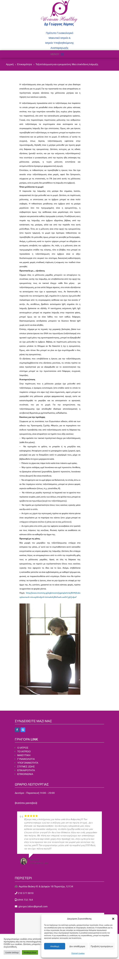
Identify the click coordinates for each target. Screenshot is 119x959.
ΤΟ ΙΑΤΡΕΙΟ (24, 751)
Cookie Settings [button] (12, 952)
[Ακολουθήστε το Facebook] (17, 729)
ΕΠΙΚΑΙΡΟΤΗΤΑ (26, 770)
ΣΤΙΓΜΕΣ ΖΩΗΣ (26, 766)
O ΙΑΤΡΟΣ (22, 747)
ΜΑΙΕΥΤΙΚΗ (23, 755)
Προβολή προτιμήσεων (102, 946)
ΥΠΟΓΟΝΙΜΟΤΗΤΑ (27, 762)
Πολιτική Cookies (78, 953)
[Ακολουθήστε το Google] (23, 729)
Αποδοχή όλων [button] (30, 952)
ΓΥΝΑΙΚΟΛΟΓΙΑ (26, 758)
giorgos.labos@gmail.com (33, 906)
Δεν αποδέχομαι (77, 946)
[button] (113, 918)
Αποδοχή (54, 946)
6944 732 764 (25, 899)
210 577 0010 (26, 892)
